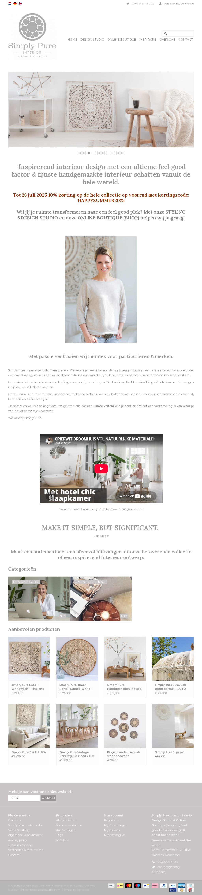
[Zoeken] (164, 33)
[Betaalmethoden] (110, 885)
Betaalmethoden (20, 845)
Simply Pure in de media (25, 825)
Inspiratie (147, 39)
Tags (59, 835)
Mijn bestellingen (115, 825)
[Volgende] (186, 110)
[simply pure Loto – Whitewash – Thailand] (29, 659)
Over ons (167, 39)
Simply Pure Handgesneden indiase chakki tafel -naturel (124, 687)
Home (72, 39)
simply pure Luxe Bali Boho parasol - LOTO (170, 687)
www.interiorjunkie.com (126, 509)
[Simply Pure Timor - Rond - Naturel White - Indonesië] (77, 659)
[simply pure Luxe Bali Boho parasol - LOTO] (173, 659)
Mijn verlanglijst (114, 835)
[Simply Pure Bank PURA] (29, 726)
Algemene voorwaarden (25, 835)
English (20, 3)
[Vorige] (16, 110)
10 (122, 153)
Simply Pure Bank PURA (28, 752)
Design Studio (92, 39)
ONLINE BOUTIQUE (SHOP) (109, 218)
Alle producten (66, 820)
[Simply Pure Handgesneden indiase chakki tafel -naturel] (125, 659)
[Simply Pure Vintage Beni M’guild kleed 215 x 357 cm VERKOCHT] (77, 726)
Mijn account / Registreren (178, 3)
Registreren (112, 820)
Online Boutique (122, 39)
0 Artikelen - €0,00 (143, 3)
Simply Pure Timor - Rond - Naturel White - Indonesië (75, 687)
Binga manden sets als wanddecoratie (123, 754)
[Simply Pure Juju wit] (173, 726)
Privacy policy (17, 840)
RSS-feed (62, 840)
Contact (186, 39)
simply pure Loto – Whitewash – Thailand (27, 687)
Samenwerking (18, 830)
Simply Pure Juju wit (169, 752)
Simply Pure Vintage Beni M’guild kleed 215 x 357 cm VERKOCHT (76, 754)
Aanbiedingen (65, 830)
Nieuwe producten (69, 825)
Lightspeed (83, 889)
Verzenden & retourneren (25, 850)
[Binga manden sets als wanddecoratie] (125, 726)
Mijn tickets (112, 830)
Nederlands (9, 3)
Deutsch (15, 3)
